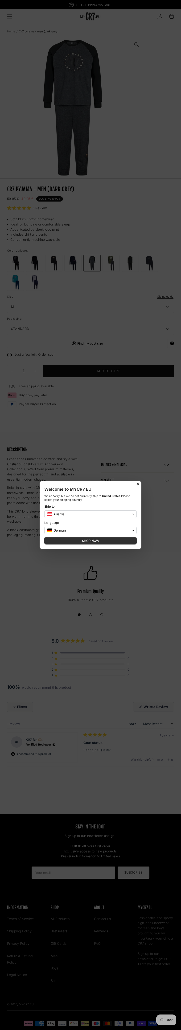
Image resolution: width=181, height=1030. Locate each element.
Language (51, 523)
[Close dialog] (138, 484)
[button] (90, 514)
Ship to (49, 506)
